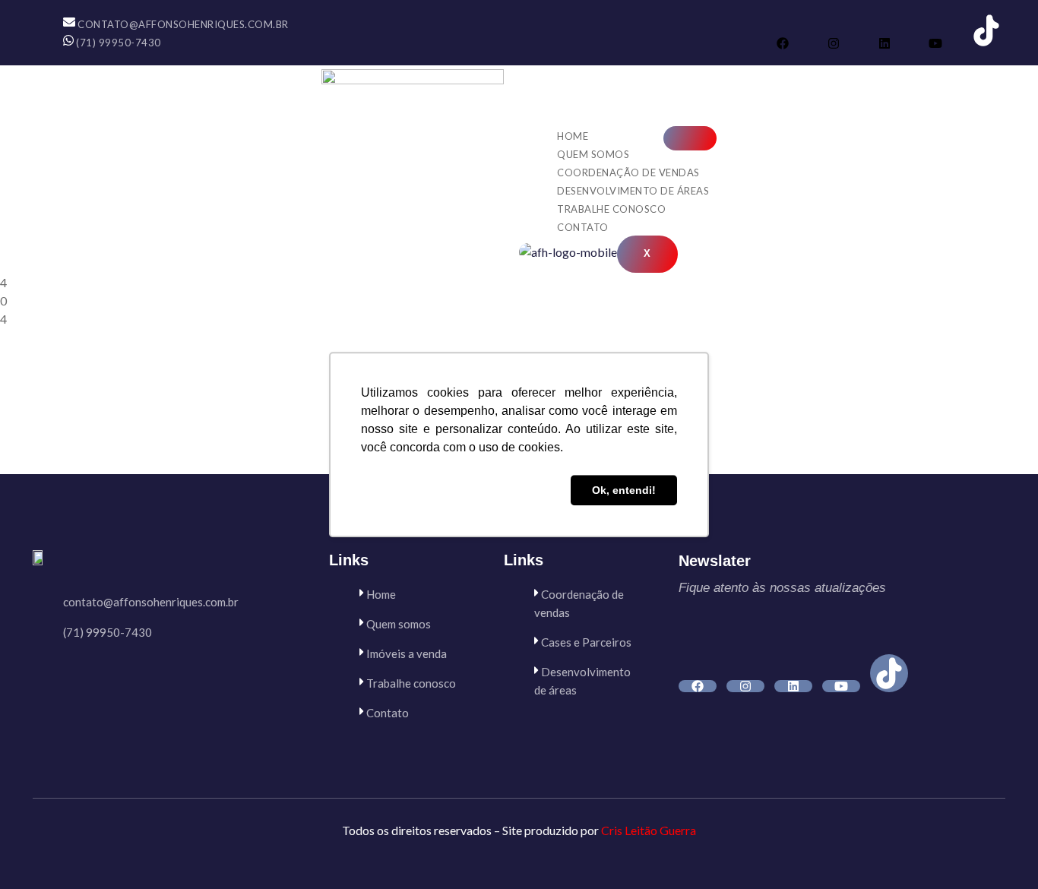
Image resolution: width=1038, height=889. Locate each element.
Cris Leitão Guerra (648, 830)
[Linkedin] (885, 43)
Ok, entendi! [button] (624, 490)
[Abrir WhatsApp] (1000, 850)
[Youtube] (935, 43)
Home (572, 136)
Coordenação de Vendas (628, 172)
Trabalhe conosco (611, 209)
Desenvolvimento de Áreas (633, 191)
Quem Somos (593, 154)
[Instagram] (834, 43)
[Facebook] (783, 43)
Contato (583, 227)
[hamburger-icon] (690, 138)
